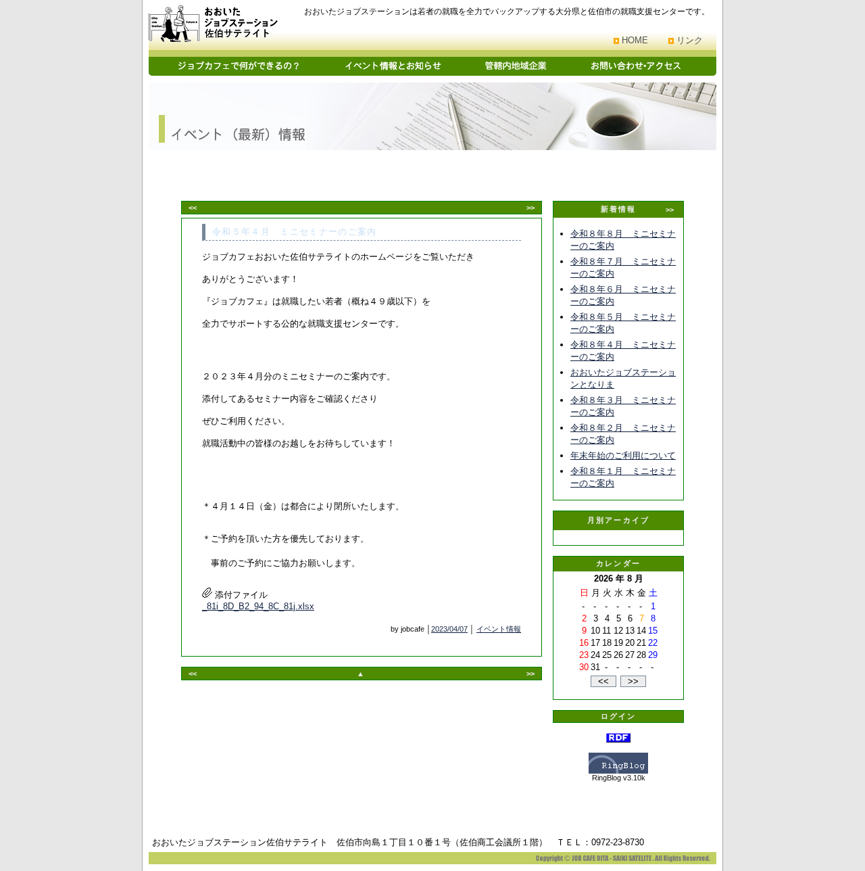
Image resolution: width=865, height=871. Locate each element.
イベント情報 (498, 629)
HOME (635, 40)
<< (193, 208)
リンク (689, 40)
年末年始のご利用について (623, 455)
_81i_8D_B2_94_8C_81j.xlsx (258, 606)
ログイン (619, 716)
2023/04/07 (449, 629)
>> (530, 208)
